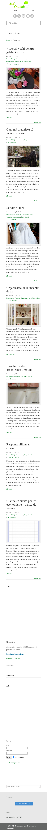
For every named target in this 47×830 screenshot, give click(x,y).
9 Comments (12, 219)
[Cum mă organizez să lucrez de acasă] (23, 156)
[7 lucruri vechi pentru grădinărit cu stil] (23, 78)
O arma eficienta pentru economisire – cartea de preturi (21, 504)
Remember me (19, 757)
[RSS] (32, 17)
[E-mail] (28, 17)
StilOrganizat (23, 4)
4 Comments (12, 142)
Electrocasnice (10, 214)
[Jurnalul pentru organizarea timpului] (23, 393)
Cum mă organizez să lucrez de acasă (19, 131)
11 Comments (12, 379)
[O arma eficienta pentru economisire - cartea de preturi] (23, 531)
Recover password (14, 763)
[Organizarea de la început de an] (23, 314)
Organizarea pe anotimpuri (14, 61)
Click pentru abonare (13, 658)
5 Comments (12, 517)
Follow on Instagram (25, 803)
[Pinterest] (19, 17)
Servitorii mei (15, 208)
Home (8, 40)
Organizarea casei (17, 140)
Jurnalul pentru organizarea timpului (19, 367)
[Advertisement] (23, 613)
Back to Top (37, 122)
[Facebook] (15, 17)
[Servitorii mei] (23, 233)
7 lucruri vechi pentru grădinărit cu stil (20, 50)
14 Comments (13, 300)
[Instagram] (23, 17)
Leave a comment (14, 64)
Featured (9, 59)
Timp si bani (27, 61)
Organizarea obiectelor (19, 59)
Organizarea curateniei (13, 217)
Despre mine (10, 298)
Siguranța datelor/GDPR (14, 817)
